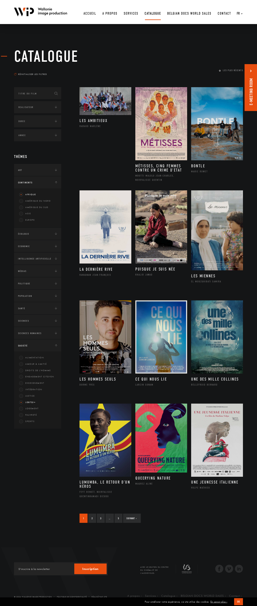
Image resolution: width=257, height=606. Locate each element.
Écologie (23, 233)
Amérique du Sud (36, 207)
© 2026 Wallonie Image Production (33, 597)
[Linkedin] (239, 569)
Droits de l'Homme (38, 370)
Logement (32, 408)
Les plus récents (233, 70)
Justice (30, 395)
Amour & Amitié (36, 364)
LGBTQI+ (30, 402)
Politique (24, 283)
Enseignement (34, 383)
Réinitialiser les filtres (32, 74)
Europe (30, 219)
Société (23, 345)
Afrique (30, 194)
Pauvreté (31, 414)
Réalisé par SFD (99, 597)
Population (25, 296)
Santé (21, 308)
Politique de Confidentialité (72, 597)
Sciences (23, 320)
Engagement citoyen (39, 376)
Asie (28, 213)
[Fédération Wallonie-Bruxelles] (187, 570)
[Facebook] (219, 569)
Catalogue (46, 56)
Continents (25, 182)
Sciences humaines (30, 333)
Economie (24, 246)
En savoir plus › (218, 601)
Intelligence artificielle (34, 258)
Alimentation (34, 357)
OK (238, 601)
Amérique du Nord (38, 200)
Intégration (33, 389)
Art (20, 170)
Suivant (131, 518)
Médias (22, 271)
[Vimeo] (229, 569)
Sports (30, 421)
